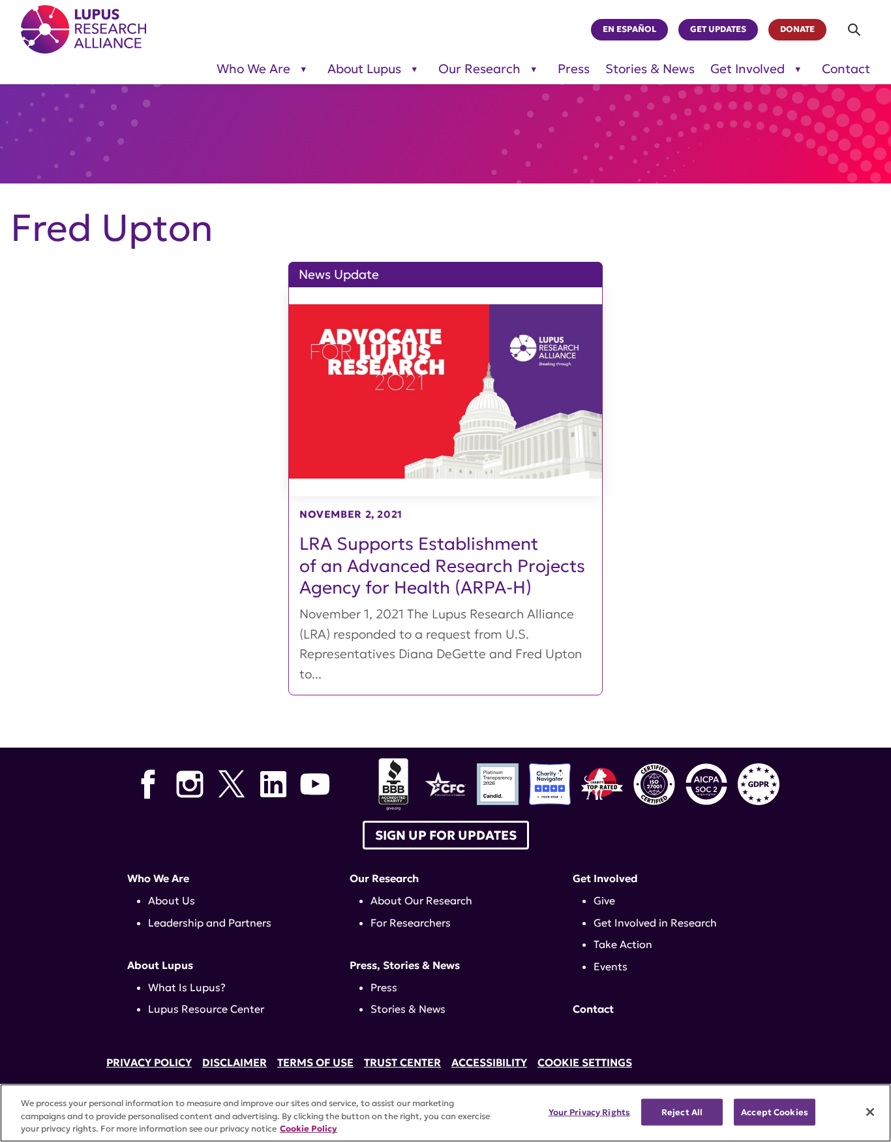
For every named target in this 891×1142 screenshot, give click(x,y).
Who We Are (253, 69)
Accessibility (489, 1062)
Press (574, 69)
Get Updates (718, 29)
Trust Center (402, 1062)
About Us (171, 900)
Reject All (681, 1111)
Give (604, 900)
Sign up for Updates (446, 835)
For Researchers (410, 922)
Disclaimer (234, 1062)
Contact (846, 69)
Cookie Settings (584, 1062)
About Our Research (421, 900)
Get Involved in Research (655, 922)
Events (610, 966)
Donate (797, 29)
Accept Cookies (774, 1111)
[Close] (870, 1112)
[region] (445, 1113)
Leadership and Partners (209, 922)
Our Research (479, 69)
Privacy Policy (149, 1062)
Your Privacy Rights (589, 1111)
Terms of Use (315, 1062)
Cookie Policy (308, 1128)
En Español (629, 29)
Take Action (623, 944)
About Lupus (364, 69)
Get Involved (747, 69)
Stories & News (650, 69)
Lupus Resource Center (206, 1008)
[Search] (854, 30)
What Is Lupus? (187, 987)
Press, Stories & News (405, 965)
